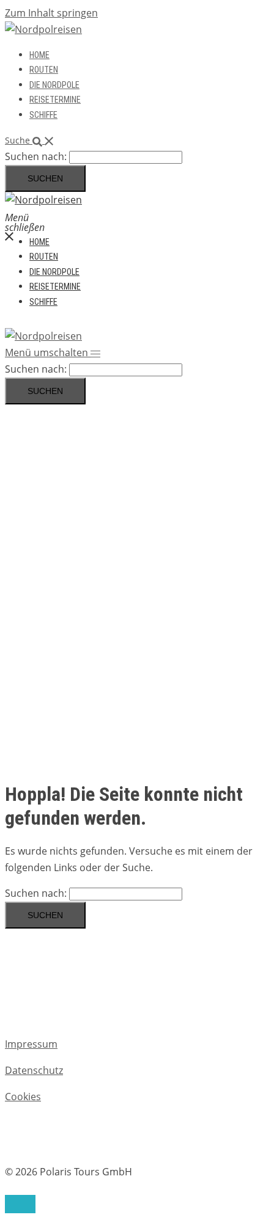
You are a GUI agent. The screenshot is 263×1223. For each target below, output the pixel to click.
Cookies (23, 1096)
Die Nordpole (54, 85)
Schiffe (43, 115)
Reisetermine (55, 99)
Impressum (31, 1044)
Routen (43, 70)
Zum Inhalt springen (51, 13)
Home (39, 55)
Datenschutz (34, 1070)
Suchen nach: (36, 156)
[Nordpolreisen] (43, 29)
